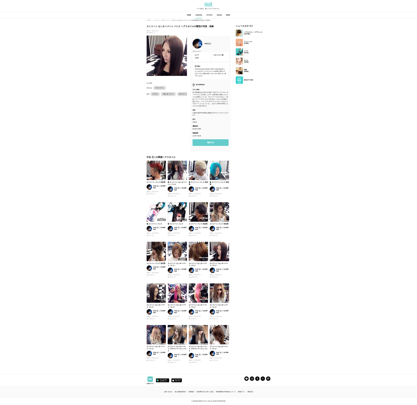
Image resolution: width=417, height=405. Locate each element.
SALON (219, 15)
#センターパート (168, 94)
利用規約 (191, 392)
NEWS (228, 15)
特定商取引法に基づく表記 (205, 392)
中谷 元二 (207, 44)
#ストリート (183, 94)
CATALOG (198, 15)
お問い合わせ (168, 392)
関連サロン (241, 392)
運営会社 (250, 392)
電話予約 (210, 142)
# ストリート (160, 88)
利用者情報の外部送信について (226, 392)
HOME (189, 15)
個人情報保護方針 (180, 392)
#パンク (155, 94)
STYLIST (209, 15)
